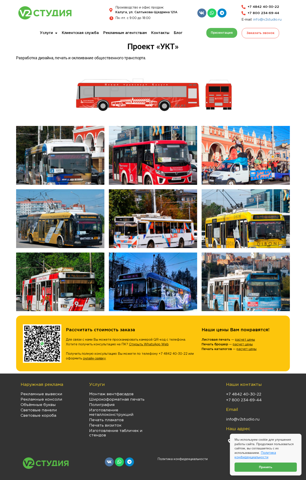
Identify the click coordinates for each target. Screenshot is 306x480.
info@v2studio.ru (267, 19)
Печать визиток (105, 425)
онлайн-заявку (94, 358)
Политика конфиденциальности (182, 459)
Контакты (160, 33)
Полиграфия (102, 405)
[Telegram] (222, 12)
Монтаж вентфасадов (111, 394)
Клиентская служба (80, 33)
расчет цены (245, 339)
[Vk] (201, 12)
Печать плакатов (106, 420)
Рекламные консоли (41, 399)
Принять (265, 467)
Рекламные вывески (41, 394)
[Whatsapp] (211, 12)
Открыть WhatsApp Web (149, 344)
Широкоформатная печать (116, 399)
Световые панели (39, 410)
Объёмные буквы (38, 405)
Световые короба (38, 415)
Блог (178, 33)
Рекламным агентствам (125, 33)
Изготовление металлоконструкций (111, 412)
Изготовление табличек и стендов (115, 433)
